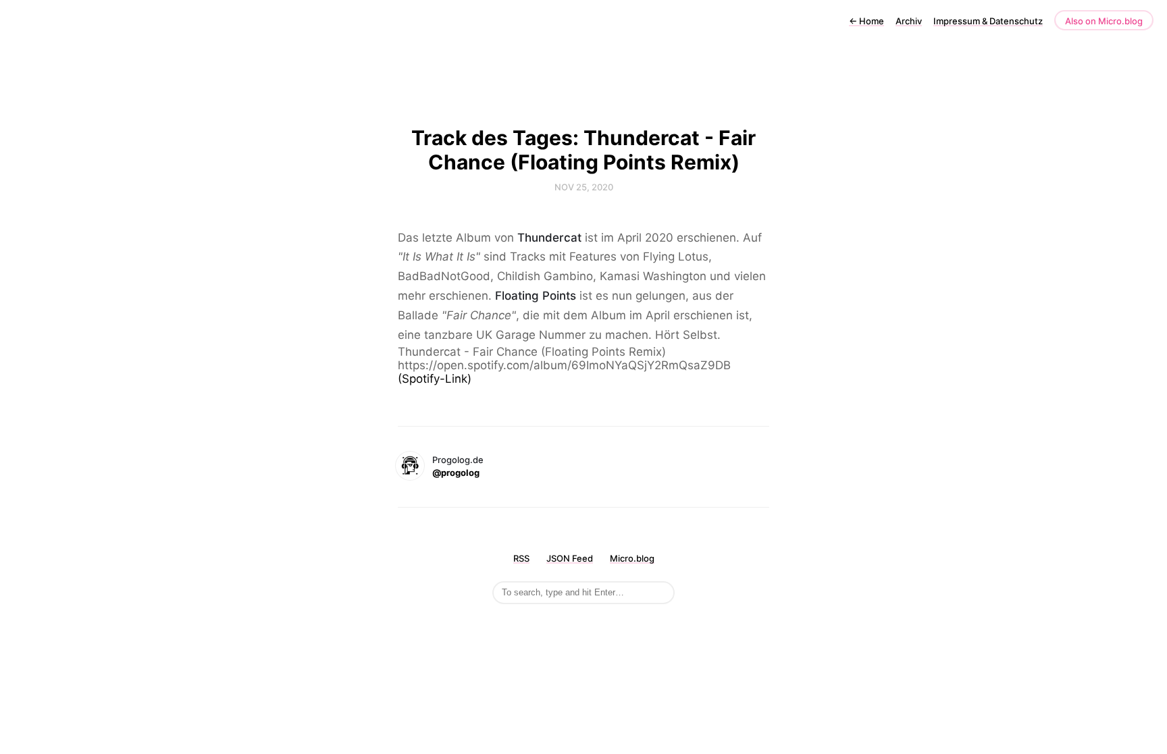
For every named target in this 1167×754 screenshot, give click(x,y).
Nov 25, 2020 (583, 187)
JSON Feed (569, 558)
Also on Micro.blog (1104, 21)
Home (866, 21)
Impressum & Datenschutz (988, 21)
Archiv (909, 21)
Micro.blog (632, 558)
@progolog (455, 472)
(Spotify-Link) (434, 378)
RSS (521, 558)
